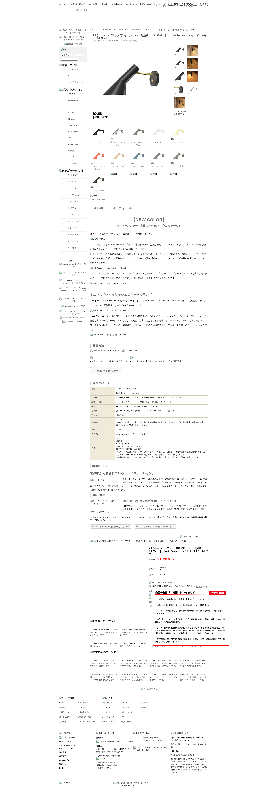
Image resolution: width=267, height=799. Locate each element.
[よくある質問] (164, 20)
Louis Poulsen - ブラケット (141, 29)
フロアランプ (73, 208)
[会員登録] (129, 20)
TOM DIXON (73, 125)
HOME (61, 703)
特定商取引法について (86, 712)
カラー (70, 76)
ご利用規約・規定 (84, 717)
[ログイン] (115, 20)
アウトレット (73, 241)
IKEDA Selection (74, 144)
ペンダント (72, 181)
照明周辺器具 (73, 234)
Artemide (71, 113)
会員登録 (62, 707)
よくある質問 (64, 717)
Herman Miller (73, 131)
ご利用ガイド (64, 712)
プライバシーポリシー (86, 722)
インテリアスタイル (75, 82)
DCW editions (73, 138)
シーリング (72, 188)
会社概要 (81, 707)
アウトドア (72, 228)
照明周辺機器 (126, 722)
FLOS (70, 106)
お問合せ (62, 722)
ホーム (92, 29)
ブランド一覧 (73, 69)
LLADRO (71, 157)
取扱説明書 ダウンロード (108, 371)
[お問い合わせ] (182, 20)
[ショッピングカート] (200, 20)
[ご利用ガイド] (146, 20)
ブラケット (72, 215)
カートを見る (83, 703)
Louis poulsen (73, 100)
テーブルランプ (74, 195)
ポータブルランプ (74, 201)
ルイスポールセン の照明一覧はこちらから (112, 527)
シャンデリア (73, 175)
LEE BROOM (73, 163)
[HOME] (81, 10)
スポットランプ (74, 221)
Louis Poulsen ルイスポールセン (113, 29)
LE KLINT (71, 94)
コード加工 (72, 248)
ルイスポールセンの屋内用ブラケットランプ (156, 527)
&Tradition (71, 119)
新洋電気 (71, 151)
